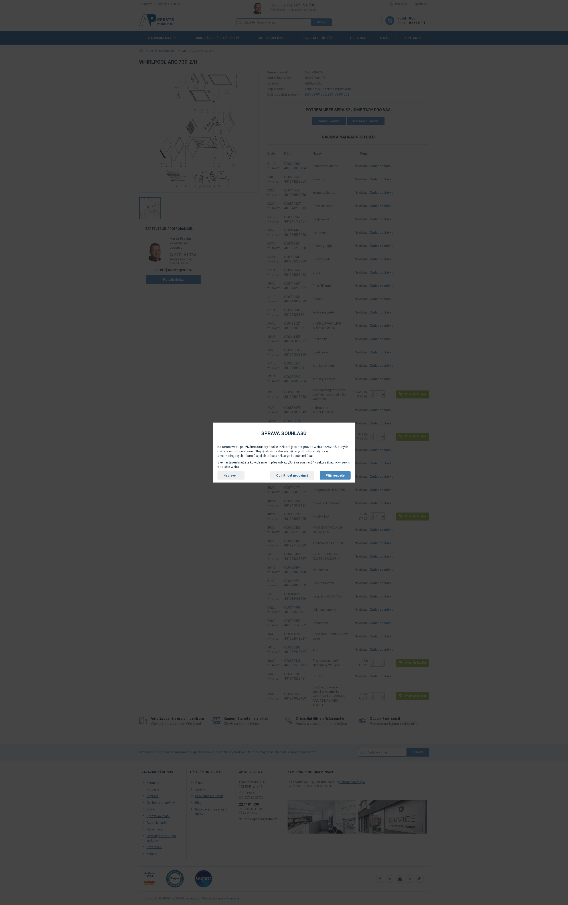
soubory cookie (267, 447)
